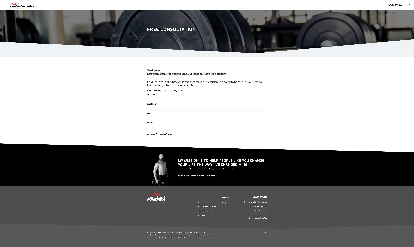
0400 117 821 (395, 4)
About (200, 198)
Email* (150, 123)
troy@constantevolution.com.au (255, 202)
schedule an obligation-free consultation (197, 175)
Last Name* (152, 104)
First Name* (152, 95)
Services (201, 202)
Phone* (150, 113)
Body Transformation (207, 206)
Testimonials (203, 211)
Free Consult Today (258, 218)
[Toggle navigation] (5, 5)
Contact (201, 215)
